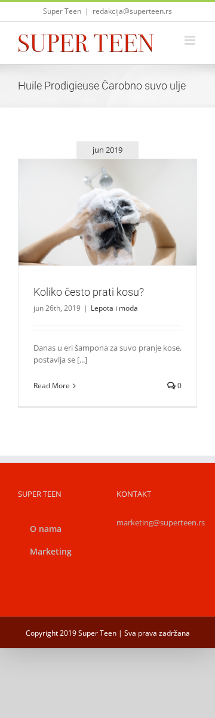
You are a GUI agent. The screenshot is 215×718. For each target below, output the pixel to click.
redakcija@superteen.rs (132, 11)
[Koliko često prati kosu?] (107, 212)
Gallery (122, 197)
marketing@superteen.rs (160, 522)
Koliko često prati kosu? (93, 197)
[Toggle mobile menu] (191, 40)
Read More (51, 385)
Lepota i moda (107, 232)
